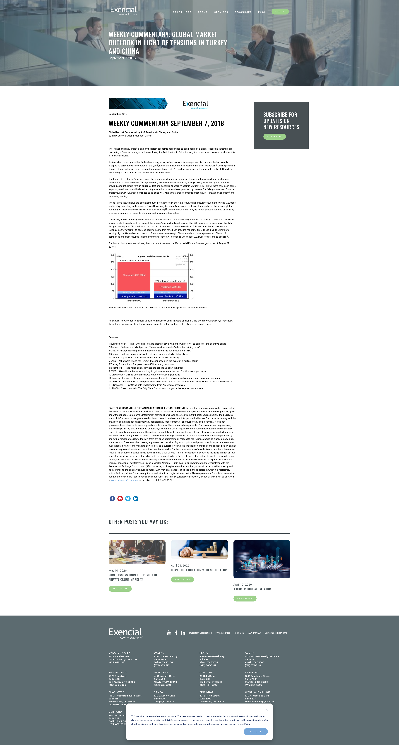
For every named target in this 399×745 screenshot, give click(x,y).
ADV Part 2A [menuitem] (254, 632)
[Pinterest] (120, 498)
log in (280, 11)
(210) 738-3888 (117, 685)
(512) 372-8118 (253, 665)
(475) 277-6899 (253, 685)
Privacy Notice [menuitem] (223, 632)
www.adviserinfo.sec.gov (124, 480)
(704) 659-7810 (117, 704)
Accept (256, 731)
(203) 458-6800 (118, 724)
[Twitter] (128, 498)
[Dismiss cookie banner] (267, 710)
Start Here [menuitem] (182, 12)
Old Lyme (206, 672)
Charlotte (116, 692)
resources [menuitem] (243, 12)
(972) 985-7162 (162, 665)
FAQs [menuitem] (262, 12)
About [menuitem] (203, 12)
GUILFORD (115, 711)
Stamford (252, 672)
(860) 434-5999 (208, 685)
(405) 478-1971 (117, 662)
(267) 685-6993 (162, 685)
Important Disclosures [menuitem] (200, 632)
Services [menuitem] (221, 12)
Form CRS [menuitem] (239, 632)
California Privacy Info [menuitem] (276, 632)
